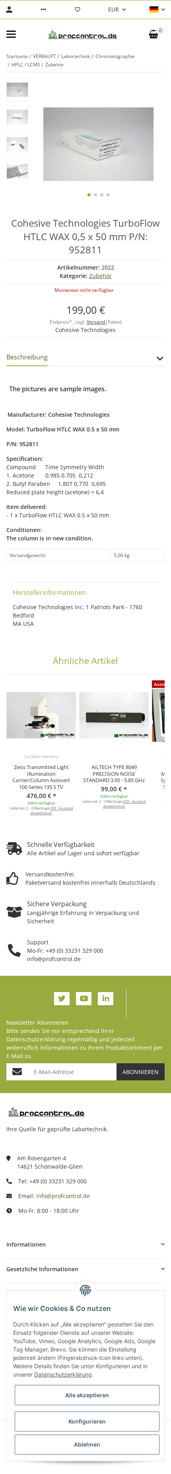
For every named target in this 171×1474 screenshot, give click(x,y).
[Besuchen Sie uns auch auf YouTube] (84, 999)
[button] (43, 9)
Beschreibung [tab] (27, 357)
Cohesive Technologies (85, 330)
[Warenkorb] (153, 34)
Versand (96, 321)
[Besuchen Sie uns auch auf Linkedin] (105, 999)
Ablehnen (87, 1444)
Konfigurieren (87, 1421)
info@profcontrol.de (63, 1196)
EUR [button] (113, 9)
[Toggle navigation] (11, 34)
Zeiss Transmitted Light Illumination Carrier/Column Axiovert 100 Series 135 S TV (41, 777)
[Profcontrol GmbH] (82, 34)
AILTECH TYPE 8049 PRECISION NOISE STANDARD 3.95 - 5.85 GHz (114, 774)
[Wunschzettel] (77, 9)
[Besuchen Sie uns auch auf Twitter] (62, 999)
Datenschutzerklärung (36, 1039)
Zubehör (100, 276)
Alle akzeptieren (87, 1395)
